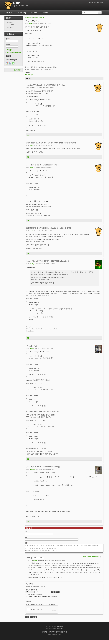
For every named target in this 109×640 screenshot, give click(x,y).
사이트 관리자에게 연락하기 (59, 632)
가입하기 (9, 50)
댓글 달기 (28, 78)
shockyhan (33, 264)
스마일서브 (60, 628)
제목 (26, 537)
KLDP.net (44, 12)
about (91, 2)
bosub (30, 23)
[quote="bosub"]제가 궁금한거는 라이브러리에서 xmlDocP (47, 261)
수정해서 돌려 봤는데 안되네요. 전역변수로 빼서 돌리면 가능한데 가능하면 (51, 142)
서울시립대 (60, 626)
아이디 (8, 39)
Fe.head (32, 348)
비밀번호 (8, 44)
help (101, 2)
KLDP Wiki (33, 12)
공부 (34, 17)
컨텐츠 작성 (10, 22)
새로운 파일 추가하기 (31, 590)
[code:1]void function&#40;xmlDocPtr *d (42, 165)
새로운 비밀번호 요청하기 (14, 52)
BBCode (35, 560)
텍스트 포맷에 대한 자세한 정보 (91, 556)
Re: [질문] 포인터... (33, 346)
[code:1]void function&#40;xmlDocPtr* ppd (44, 466)
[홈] (8, 5)
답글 (28, 135)
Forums (29, 17)
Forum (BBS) (10, 12)
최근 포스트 (10, 27)
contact (96, 2)
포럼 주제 (11, 25)
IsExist (31, 167)
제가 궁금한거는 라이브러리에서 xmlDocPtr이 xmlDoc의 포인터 (48, 228)
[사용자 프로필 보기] (99, 31)
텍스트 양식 (30, 558)
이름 (26, 532)
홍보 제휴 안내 (17, 70)
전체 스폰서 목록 (46, 632)
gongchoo (32, 469)
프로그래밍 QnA (40, 17)
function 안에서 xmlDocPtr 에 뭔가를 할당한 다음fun (45, 85)
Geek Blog (22, 12)
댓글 (26, 543)
